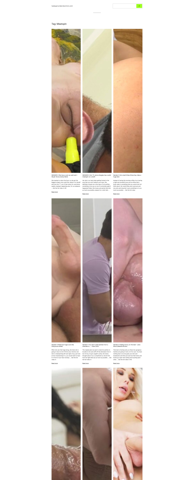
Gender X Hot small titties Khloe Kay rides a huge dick (127, 176)
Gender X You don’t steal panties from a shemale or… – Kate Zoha (95, 345)
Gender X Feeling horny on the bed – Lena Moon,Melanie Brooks (126, 345)
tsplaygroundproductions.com (62, 6)
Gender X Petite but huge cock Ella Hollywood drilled (63, 345)
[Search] (139, 6)
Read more (55, 192)
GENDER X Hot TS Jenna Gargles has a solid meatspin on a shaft (96, 176)
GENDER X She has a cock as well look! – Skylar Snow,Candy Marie (65, 176)
